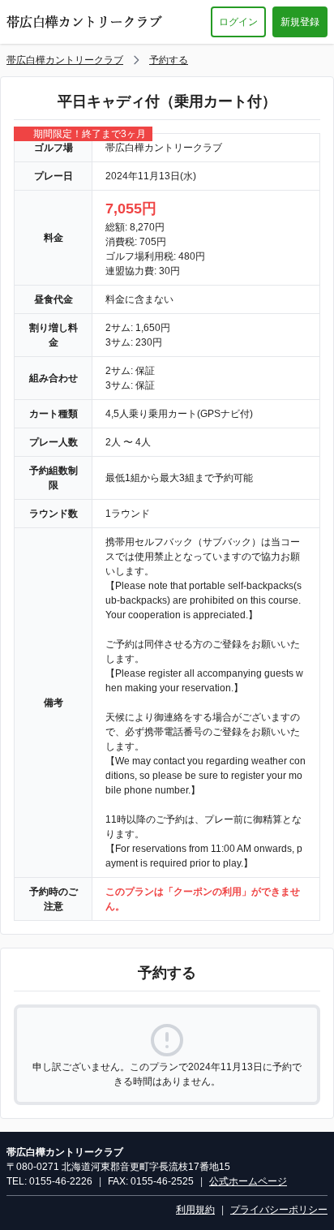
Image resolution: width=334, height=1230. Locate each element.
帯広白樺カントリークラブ (64, 60)
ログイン (238, 22)
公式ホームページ (248, 1181)
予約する (168, 60)
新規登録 (299, 22)
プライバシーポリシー (279, 1209)
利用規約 (195, 1209)
